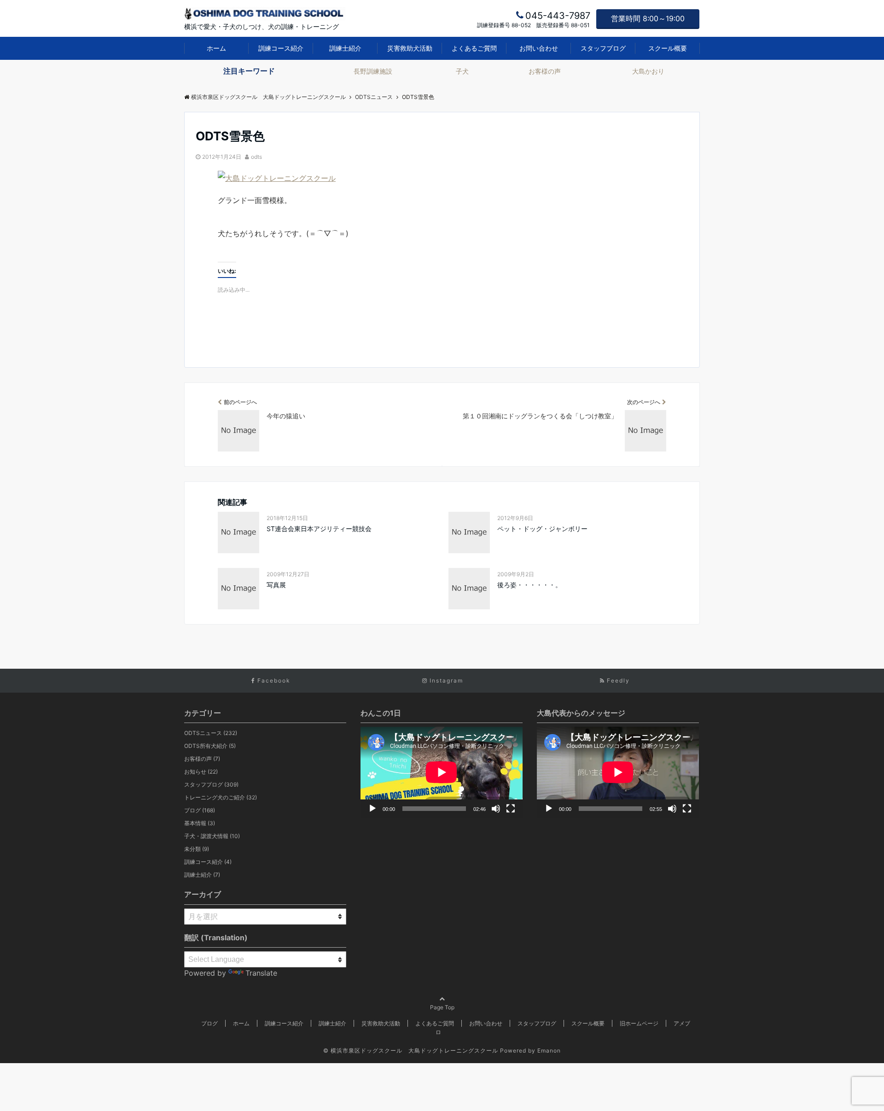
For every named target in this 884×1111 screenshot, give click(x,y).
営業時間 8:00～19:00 (648, 18)
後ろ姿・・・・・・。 (529, 585)
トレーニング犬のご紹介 (220, 797)
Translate (261, 973)
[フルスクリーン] (510, 808)
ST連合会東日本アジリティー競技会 (319, 528)
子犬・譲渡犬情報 (212, 836)
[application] (442, 772)
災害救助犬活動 (409, 48)
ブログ (199, 810)
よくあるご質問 (474, 48)
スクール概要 (667, 48)
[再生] (372, 808)
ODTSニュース (210, 732)
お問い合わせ (538, 48)
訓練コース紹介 (280, 48)
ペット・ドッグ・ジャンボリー (542, 528)
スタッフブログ (603, 48)
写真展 (276, 585)
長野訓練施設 (373, 71)
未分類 (196, 848)
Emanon (549, 1050)
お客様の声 (545, 71)
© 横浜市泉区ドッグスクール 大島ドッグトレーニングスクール (410, 1050)
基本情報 (199, 823)
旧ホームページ (639, 1023)
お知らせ (201, 771)
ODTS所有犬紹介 (210, 745)
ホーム (216, 48)
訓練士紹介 (345, 48)
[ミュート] (495, 808)
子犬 (462, 71)
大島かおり (648, 71)
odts (256, 156)
